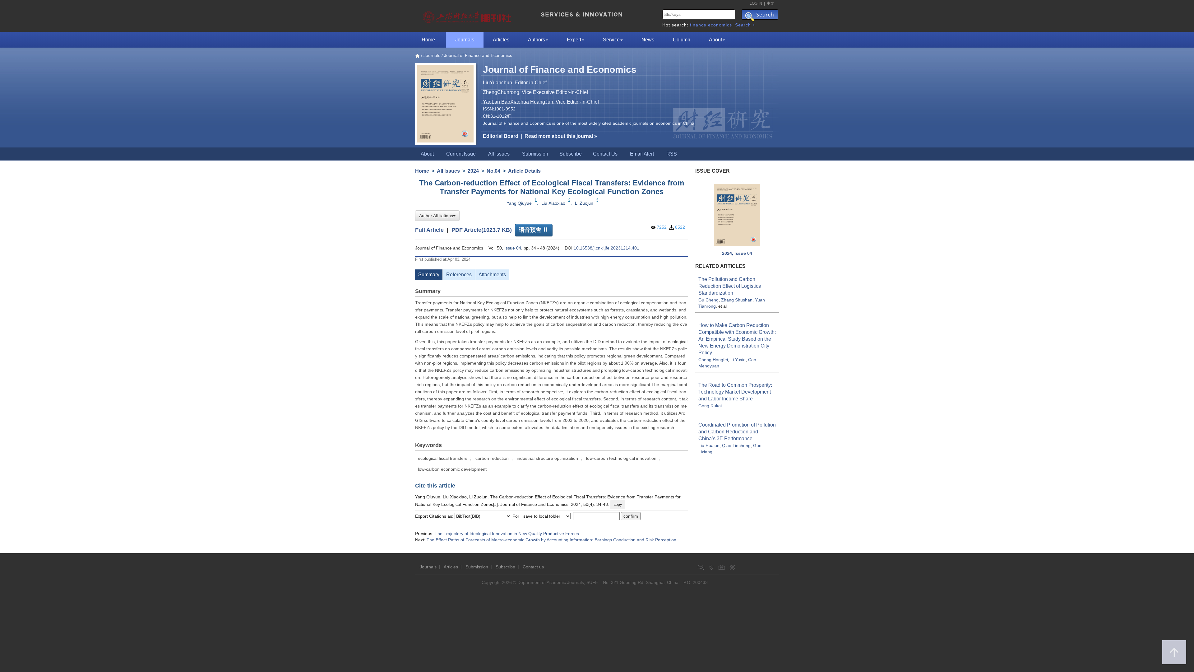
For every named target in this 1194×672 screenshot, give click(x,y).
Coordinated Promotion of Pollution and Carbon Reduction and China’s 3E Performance (737, 431)
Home (428, 39)
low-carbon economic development (452, 469)
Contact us (533, 566)
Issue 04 (512, 247)
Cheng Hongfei (713, 359)
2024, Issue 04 (737, 253)
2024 (473, 171)
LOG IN (756, 3)
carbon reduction (492, 458)
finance (698, 24)
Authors (536, 39)
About (715, 39)
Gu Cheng (708, 299)
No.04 (493, 171)
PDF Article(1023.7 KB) (481, 229)
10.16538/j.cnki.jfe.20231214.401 (606, 247)
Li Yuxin (738, 359)
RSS (671, 153)
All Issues (499, 153)
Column (681, 39)
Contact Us (605, 153)
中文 (770, 3)
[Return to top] (1174, 652)
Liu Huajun (709, 445)
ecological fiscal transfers (442, 458)
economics (720, 24)
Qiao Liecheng (736, 445)
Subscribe (570, 153)
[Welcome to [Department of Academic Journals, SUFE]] (468, 15)
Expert (574, 39)
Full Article (429, 229)
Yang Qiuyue (519, 203)
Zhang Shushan (736, 299)
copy (618, 504)
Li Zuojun (584, 203)
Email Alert (642, 153)
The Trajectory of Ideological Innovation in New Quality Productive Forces (507, 533)
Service (611, 39)
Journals (464, 39)
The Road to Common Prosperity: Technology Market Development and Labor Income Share (735, 391)
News (647, 39)
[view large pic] (737, 215)
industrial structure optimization (547, 458)
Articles (501, 39)
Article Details (524, 171)
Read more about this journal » (561, 136)
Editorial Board (500, 136)
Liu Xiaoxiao (553, 203)
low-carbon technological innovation (621, 458)
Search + (745, 24)
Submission (535, 153)
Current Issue (461, 153)
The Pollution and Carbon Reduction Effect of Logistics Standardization (729, 286)
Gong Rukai (710, 405)
